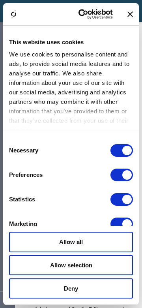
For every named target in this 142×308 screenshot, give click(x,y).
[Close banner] (130, 14)
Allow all (71, 242)
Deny (71, 288)
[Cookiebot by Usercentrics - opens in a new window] (83, 14)
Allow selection (71, 265)
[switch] (121, 175)
